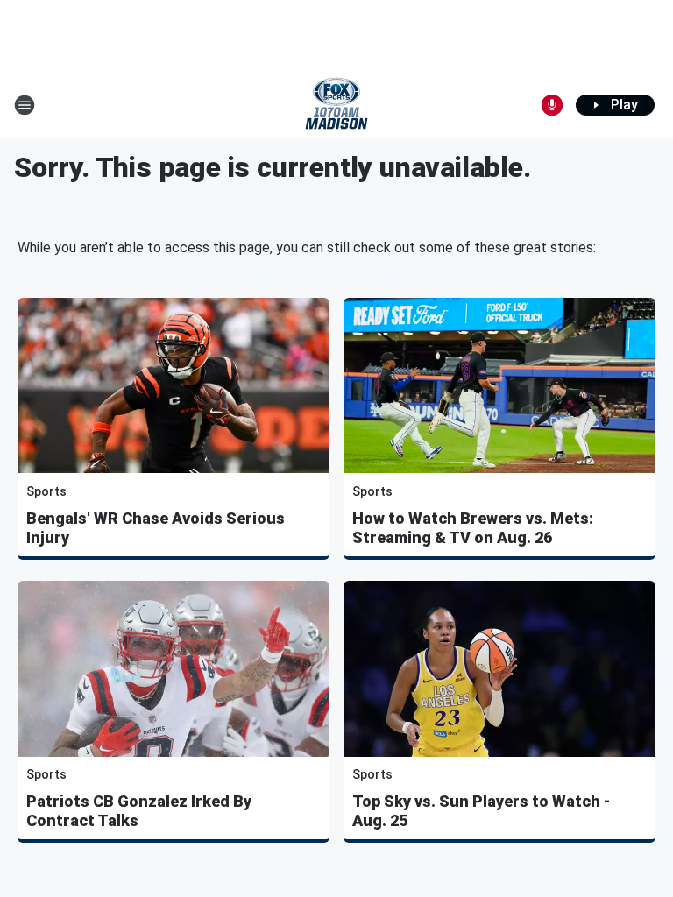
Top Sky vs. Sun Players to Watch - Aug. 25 (481, 811)
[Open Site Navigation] (24, 105)
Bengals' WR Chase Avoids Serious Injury (155, 528)
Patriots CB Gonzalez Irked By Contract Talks (138, 811)
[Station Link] (336, 105)
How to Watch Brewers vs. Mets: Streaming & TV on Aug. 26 (472, 528)
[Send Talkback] (552, 105)
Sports (46, 491)
